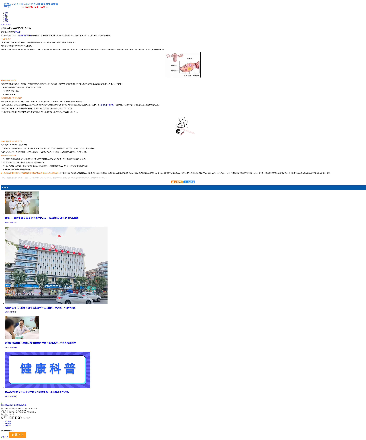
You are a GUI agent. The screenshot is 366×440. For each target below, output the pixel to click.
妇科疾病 (7, 24)
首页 (6, 13)
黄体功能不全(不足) (107, 105)
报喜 (6, 17)
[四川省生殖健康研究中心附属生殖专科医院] (31, 10)
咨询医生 (17, 32)
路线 (6, 21)
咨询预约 (17, 405)
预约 (6, 19)
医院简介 (10, 405)
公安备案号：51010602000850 (11, 416)
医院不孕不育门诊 (25, 35)
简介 (6, 15)
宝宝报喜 (23, 405)
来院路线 (4, 405)
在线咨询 (8, 423)
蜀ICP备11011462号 (7, 414)
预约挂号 (8, 425)
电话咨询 (8, 421)
